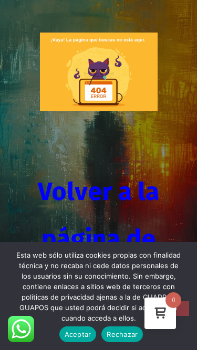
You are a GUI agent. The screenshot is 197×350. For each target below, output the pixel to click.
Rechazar (122, 334)
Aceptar (78, 334)
